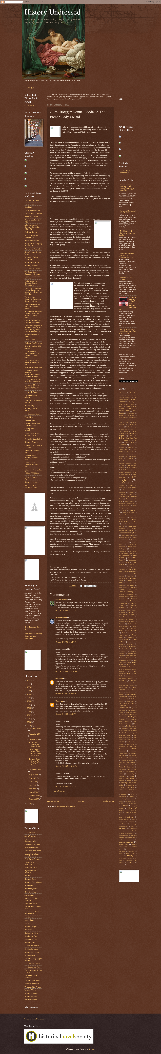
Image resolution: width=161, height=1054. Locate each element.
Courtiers (121, 447)
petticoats (131, 851)
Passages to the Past (32, 210)
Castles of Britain (31, 482)
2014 (29, 708)
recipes (121, 855)
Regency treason (131, 655)
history (125, 806)
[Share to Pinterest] (95, 586)
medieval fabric (130, 837)
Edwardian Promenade (33, 851)
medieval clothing (124, 835)
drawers (124, 794)
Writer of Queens (31, 1000)
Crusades (121, 454)
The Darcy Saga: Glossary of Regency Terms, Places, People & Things (33, 275)
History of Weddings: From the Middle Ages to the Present (127, 331)
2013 (29, 712)
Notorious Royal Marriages (126, 621)
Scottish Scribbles (31, 949)
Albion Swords (30, 340)
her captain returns (131, 801)
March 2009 (33, 792)
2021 (29, 684)
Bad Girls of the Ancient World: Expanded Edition (127, 420)
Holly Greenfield (30, 892)
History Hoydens (31, 889)
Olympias (121, 624)
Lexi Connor (29, 917)
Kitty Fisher (125, 562)
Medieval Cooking (126, 592)
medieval (122, 828)
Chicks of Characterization (30, 840)
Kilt (129, 558)
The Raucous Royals (32, 964)
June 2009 (33, 782)
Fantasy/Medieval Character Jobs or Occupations (31, 283)
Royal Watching (125, 669)
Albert (120, 406)
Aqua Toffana (123, 417)
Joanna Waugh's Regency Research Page (31, 458)
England (130, 485)
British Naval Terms (32, 262)
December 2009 (35, 729)
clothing (121, 787)
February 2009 (34, 796)
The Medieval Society (32, 269)
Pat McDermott (61, 600)
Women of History (31, 993)
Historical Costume (31, 442)
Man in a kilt (123, 578)
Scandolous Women (126, 678)
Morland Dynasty (131, 610)
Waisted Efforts (30, 990)
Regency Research (31, 266)
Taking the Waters (131, 712)
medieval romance (126, 842)
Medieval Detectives (126, 594)
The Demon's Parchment (129, 728)
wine (130, 862)
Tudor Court (130, 744)
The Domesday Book (32, 414)
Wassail (134, 758)
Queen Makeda (123, 639)
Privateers (131, 637)
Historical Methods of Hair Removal (128, 212)
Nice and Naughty (31, 927)
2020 (29, 687)
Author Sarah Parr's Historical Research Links (32, 362)
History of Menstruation (128, 535)
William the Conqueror (126, 767)
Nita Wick (28, 930)
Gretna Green (129, 501)
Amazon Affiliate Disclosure (34, 1019)
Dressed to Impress (126, 461)
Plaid (123, 633)
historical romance (129, 803)
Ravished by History (32, 933)
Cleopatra (122, 445)
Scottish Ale (123, 687)
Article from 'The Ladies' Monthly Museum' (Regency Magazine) (33, 472)
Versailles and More (32, 984)
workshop (121, 865)
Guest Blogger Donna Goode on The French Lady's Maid (35, 752)
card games (130, 778)
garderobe (131, 798)
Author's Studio (30, 836)
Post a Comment (59, 791)
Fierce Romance (30, 867)
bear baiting (130, 774)
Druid (122, 465)
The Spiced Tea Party (32, 967)
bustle (120, 778)
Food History (132, 487)
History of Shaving (124, 537)
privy (120, 853)
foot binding (122, 798)
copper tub (122, 789)
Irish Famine (132, 551)
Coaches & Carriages (32, 844)
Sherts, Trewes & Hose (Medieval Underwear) (33, 381)
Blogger (91, 1049)
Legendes (122, 569)
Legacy (131, 567)
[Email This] (85, 586)
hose (133, 819)
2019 (29, 691)
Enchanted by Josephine (30, 863)
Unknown (59, 678)
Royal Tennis (132, 667)
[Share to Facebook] (93, 586)
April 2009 (33, 789)
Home (31, 87)
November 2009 (35, 734)
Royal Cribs (29, 207)
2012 (29, 715)
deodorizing (133, 792)
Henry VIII (132, 510)
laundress (122, 824)
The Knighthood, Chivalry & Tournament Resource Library (33, 299)
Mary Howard (123, 587)
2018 (29, 694)
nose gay (127, 846)
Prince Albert (123, 635)
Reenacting (122, 651)
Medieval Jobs (30, 420)
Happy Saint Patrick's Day (126, 503)
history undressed (124, 819)
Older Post (108, 801)
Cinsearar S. (126, 440)
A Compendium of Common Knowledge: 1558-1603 (32, 227)
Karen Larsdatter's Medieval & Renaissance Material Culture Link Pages (32, 374)
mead (132, 826)
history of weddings (126, 817)
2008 (29, 804)
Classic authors (129, 442)
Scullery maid (130, 692)
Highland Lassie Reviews (30, 871)
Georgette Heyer (125, 494)
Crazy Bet (131, 447)
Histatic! (28, 876)
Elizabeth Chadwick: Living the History (32, 855)
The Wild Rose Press (32, 981)
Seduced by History (32, 952)
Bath (127, 422)
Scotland (122, 680)
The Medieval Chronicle (33, 213)
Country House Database (30, 430)
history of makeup (131, 812)
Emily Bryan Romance (33, 859)
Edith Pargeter (125, 474)
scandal (130, 858)
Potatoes (131, 633)
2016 (29, 701)
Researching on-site (125, 660)
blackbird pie (123, 776)
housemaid (122, 821)
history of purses (128, 815)
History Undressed (53, 12)
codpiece (131, 787)
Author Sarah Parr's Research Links (32, 435)
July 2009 (33, 778)
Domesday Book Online (33, 439)
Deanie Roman (61, 618)
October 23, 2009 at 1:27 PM (65, 642)
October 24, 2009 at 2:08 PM (65, 694)
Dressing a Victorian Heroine (127, 463)
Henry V (123, 510)
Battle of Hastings (131, 426)
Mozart (27, 923)
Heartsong (133, 508)
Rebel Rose (133, 646)
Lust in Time (29, 920)
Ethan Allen (122, 487)
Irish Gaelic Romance (127, 553)
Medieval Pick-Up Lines (33, 343)
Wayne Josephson (128, 760)
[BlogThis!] (88, 586)
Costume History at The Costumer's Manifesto (33, 321)
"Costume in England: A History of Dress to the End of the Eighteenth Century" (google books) (33, 328)
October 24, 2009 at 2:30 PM (65, 714)
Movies (123, 612)
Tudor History (29, 417)
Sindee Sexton (30, 955)
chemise (129, 780)
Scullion (121, 694)
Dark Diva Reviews (31, 848)
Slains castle (130, 701)
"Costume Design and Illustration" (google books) (32, 306)
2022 (29, 680)
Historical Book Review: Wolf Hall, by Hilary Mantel (35, 762)
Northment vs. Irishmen (126, 619)
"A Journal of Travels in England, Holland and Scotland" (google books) (33, 314)
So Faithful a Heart (126, 703)
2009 (29, 726)
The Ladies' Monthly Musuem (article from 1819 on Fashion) (32, 387)
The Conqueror (131, 726)
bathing (121, 774)
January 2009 (34, 799)
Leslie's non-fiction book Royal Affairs (33, 913)
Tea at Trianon (30, 204)
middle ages (123, 844)
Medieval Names (31, 232)
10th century (122, 392)
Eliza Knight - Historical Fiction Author (127, 172)
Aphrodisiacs (130, 413)
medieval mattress (125, 840)
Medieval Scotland (31, 217)
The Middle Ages (31, 392)
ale (129, 769)
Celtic (131, 436)
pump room (130, 853)
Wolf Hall (122, 769)
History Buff (29, 885)
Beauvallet (124, 429)
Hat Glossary (29, 406)
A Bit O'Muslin (30, 833)
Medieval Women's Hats (33, 367)
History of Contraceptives (127, 533)
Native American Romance (126, 614)
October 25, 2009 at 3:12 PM (65, 786)
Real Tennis (122, 646)
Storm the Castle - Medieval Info (31, 236)
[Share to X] (90, 586)
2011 (29, 719)
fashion (132, 796)
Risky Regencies (31, 939)
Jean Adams (29, 895)
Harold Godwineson (124, 505)
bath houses (130, 771)
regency (130, 856)
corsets (131, 789)
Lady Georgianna (31, 903)
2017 (29, 698)
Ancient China (124, 411)
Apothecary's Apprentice (126, 415)
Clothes (132, 445)
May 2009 (33, 785)
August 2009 (34, 775)
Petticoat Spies (131, 630)
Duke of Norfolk (131, 467)
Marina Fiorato (130, 583)
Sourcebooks (123, 708)
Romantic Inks (30, 943)
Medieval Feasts (124, 596)
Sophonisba (122, 705)
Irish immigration (124, 555)
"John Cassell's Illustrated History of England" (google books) (32, 354)
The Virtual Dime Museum (31, 976)
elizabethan (122, 796)
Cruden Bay (130, 451)
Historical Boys (30, 879)
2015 (29, 705)
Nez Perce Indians (126, 617)
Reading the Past (31, 936)
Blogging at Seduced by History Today (35, 744)
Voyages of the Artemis (33, 987)
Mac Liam (130, 576)
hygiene (131, 821)
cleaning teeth (130, 785)
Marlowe (121, 585)
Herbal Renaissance (32, 241)
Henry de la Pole (128, 512)
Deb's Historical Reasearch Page (31, 486)
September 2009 (35, 769)
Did (126, 456)
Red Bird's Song (128, 648)
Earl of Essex (125, 470)
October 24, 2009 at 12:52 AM (66, 671)
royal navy (122, 858)
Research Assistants (128, 658)
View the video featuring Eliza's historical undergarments (33, 636)
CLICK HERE (29, 106)
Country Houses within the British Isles (33, 424)
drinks (132, 794)
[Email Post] (81, 586)
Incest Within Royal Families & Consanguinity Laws (126, 255)
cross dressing (123, 792)
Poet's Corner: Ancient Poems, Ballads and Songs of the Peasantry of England (33, 291)
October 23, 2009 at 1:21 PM (65, 610)
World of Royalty (31, 997)
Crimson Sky (123, 449)
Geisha (131, 492)
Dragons (130, 458)
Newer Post (53, 801)
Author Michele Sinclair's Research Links (31, 465)
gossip (121, 801)
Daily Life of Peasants (33, 249)
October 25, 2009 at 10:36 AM (66, 766)
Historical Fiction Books (33, 882)
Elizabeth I (122, 483)
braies (132, 776)
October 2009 (34, 739)
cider (135, 780)
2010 (29, 722)
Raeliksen (130, 644)
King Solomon (132, 560)
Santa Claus (130, 676)
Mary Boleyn (130, 585)
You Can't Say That (32, 201)
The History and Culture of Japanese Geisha (127, 233)
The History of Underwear (128, 730)
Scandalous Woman (32, 946)
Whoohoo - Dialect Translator (31, 258)
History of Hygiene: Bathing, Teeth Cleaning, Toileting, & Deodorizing (126, 188)
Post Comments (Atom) (66, 806)
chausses (121, 780)
